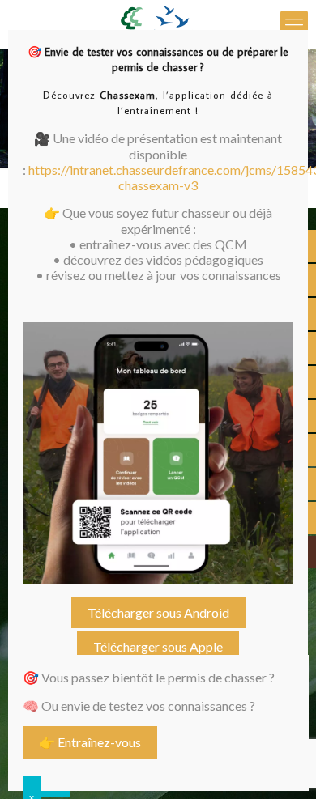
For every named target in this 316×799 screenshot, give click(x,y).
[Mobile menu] (294, 24)
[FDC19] (158, 24)
